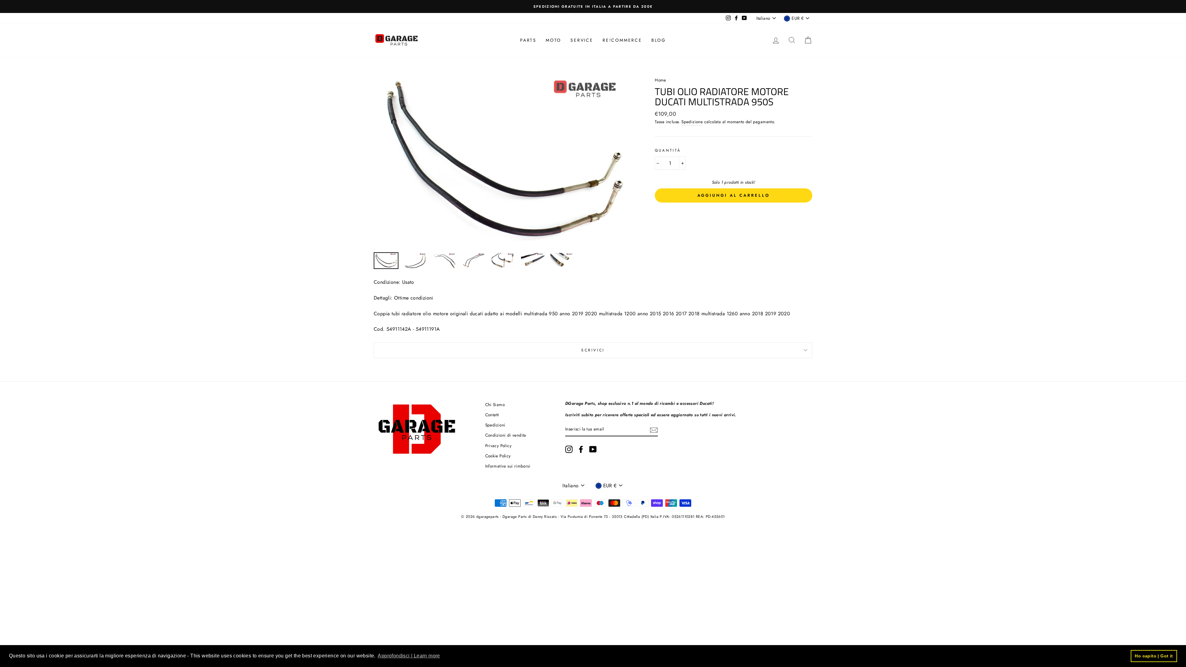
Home (661, 80)
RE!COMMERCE (622, 40)
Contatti (492, 415)
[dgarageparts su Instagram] (569, 449)
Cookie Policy (498, 456)
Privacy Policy (498, 446)
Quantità (668, 150)
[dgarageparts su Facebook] (581, 449)
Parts (528, 40)
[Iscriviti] (654, 430)
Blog (658, 40)
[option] (593, 6)
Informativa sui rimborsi (508, 466)
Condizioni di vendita (505, 435)
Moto (553, 40)
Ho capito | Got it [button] (1154, 655)
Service (581, 40)
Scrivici (593, 350)
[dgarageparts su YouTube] (593, 449)
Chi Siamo (495, 404)
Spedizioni (495, 425)
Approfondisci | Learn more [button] (409, 655)
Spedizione (692, 122)
